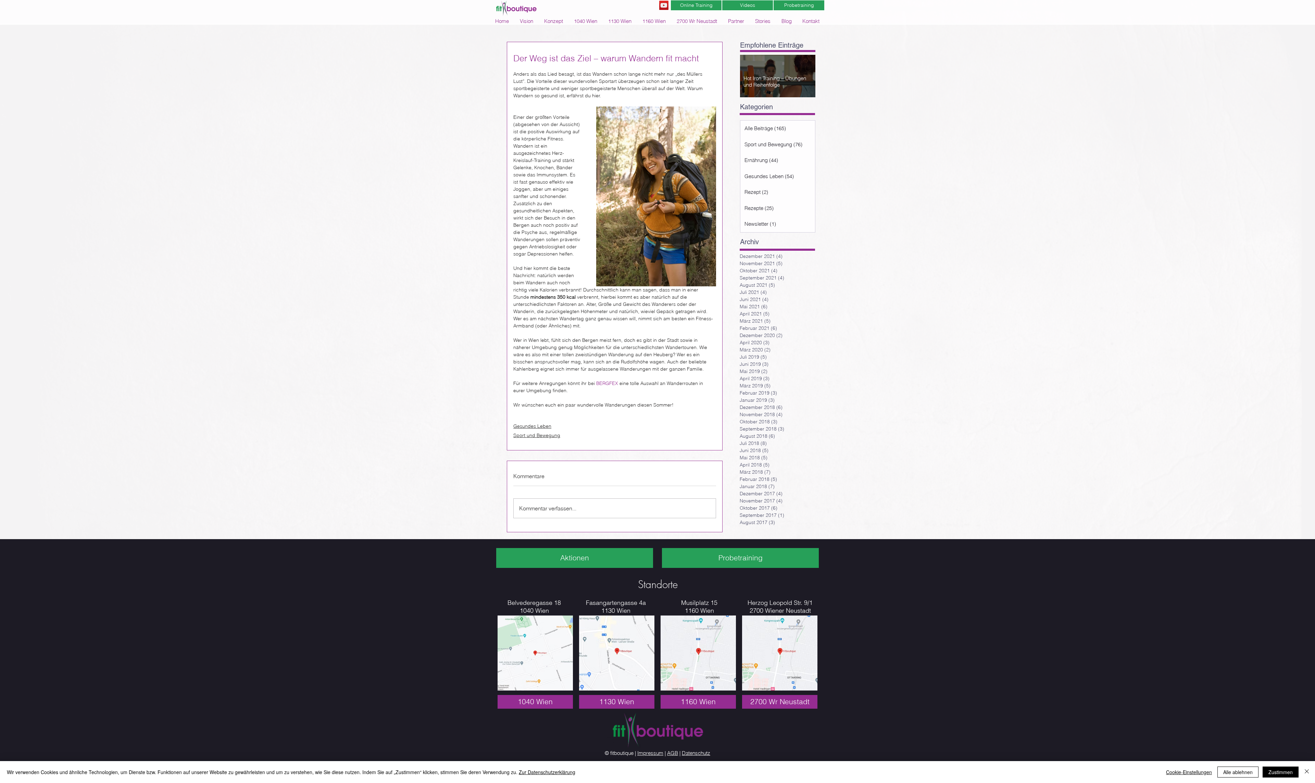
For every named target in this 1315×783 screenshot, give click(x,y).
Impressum (650, 753)
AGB (672, 753)
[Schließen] (1307, 772)
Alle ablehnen (1238, 772)
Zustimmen (1280, 772)
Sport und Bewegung (536, 435)
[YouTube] (663, 5)
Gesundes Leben (532, 426)
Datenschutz (696, 753)
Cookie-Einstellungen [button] (1189, 772)
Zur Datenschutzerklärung (547, 772)
